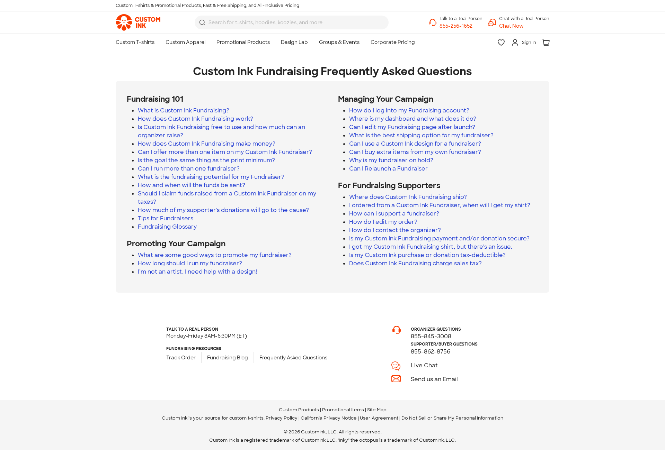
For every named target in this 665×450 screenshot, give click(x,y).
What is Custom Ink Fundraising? (183, 110)
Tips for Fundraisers (165, 218)
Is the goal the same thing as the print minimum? (206, 160)
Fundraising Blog (227, 358)
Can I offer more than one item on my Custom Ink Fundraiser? (225, 152)
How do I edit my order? (383, 222)
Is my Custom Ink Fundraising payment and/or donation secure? (439, 238)
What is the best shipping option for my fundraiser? (421, 135)
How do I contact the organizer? (395, 230)
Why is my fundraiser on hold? (391, 160)
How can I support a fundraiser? (394, 213)
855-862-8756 (430, 351)
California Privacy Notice (329, 418)
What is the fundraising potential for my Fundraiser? (211, 177)
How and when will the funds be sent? (191, 185)
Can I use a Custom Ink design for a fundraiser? (415, 143)
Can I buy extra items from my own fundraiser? (415, 152)
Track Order (181, 358)
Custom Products (299, 410)
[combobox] (292, 22)
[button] (524, 26)
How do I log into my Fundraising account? (409, 110)
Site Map (377, 410)
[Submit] (202, 22)
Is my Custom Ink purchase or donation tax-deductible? (427, 255)
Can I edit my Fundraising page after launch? (412, 127)
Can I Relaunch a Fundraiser (388, 168)
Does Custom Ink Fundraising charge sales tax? (415, 263)
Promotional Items (343, 410)
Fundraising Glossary (167, 226)
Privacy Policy (282, 418)
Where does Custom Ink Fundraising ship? (408, 197)
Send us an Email (434, 379)
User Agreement (379, 418)
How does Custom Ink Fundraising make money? (206, 143)
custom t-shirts (246, 418)
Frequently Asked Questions (293, 358)
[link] (138, 22)
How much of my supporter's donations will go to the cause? (223, 210)
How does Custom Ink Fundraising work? (195, 118)
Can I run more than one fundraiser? (189, 168)
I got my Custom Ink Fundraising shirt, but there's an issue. (430, 246)
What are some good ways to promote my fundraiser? (215, 255)
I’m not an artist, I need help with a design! (197, 271)
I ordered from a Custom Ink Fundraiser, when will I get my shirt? (439, 205)
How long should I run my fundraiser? (190, 263)
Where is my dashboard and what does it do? (412, 118)
